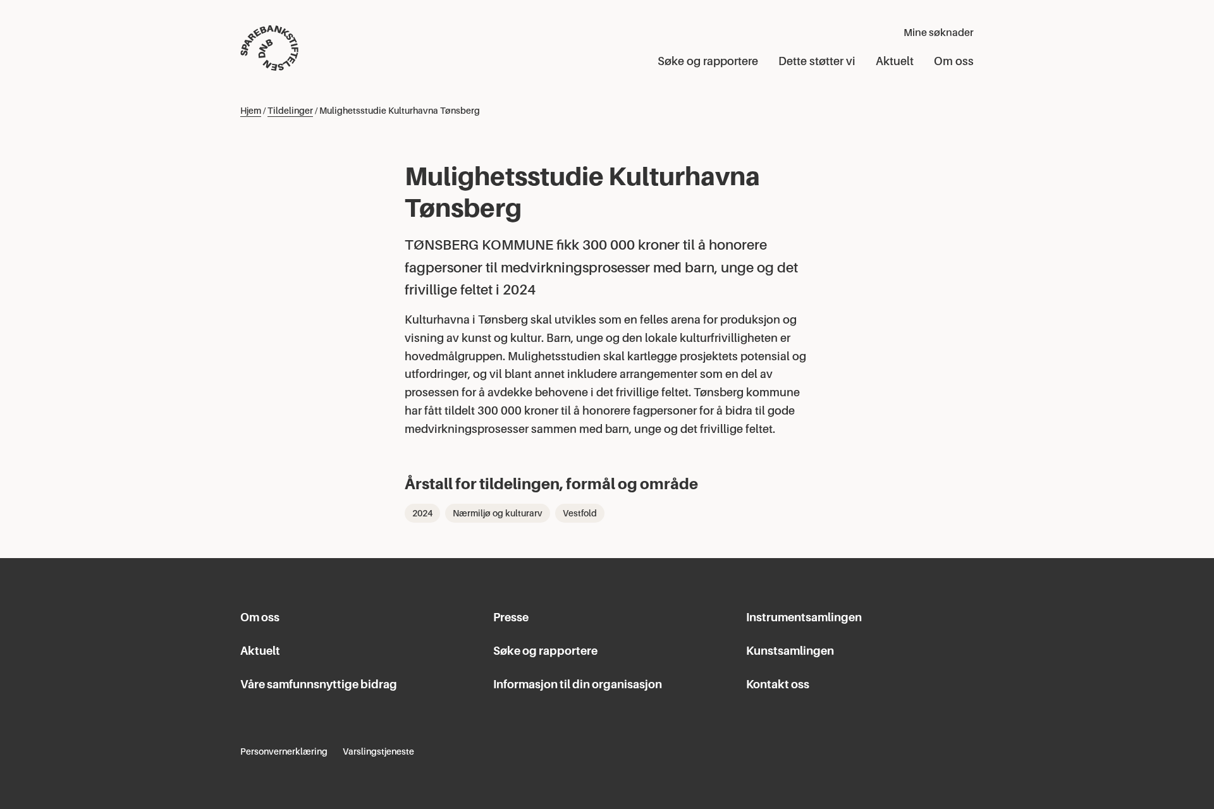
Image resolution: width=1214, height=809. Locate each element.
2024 (422, 513)
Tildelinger (290, 111)
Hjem (250, 111)
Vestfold (580, 513)
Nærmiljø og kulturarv (498, 513)
